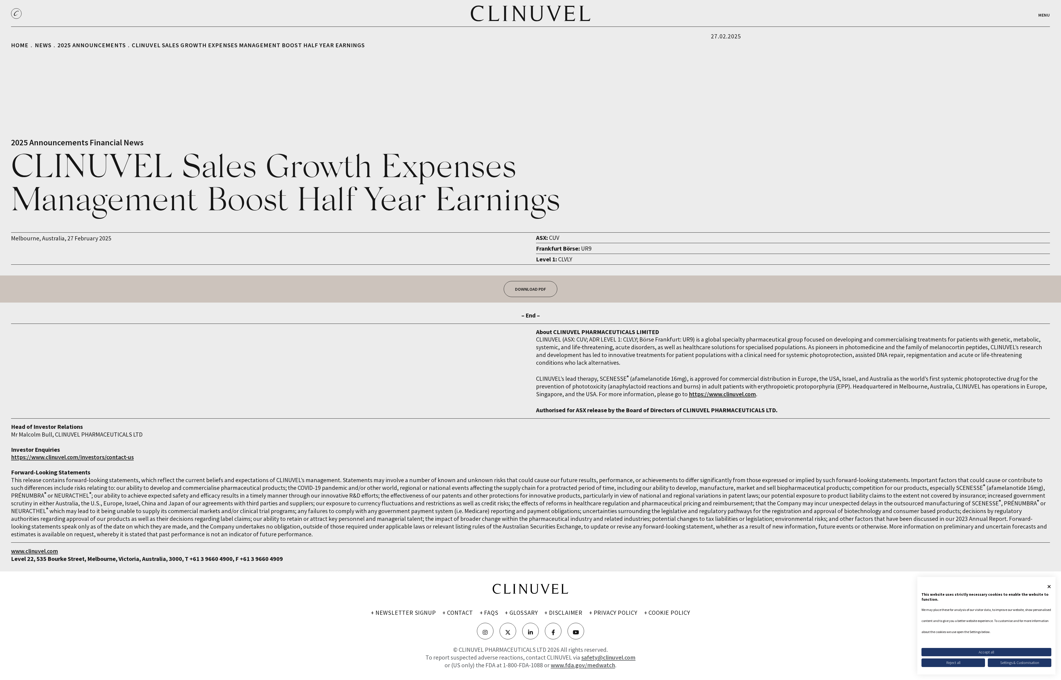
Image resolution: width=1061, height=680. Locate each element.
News (43, 45)
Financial (106, 142)
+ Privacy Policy (613, 612)
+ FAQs (489, 612)
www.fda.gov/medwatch (583, 665)
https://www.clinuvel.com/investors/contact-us (72, 457)
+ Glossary (521, 612)
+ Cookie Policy (667, 612)
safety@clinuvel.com (608, 657)
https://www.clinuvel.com (722, 394)
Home (19, 45)
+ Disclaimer (563, 612)
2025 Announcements (91, 45)
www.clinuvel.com (34, 551)
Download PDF (530, 289)
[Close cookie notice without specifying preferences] (1049, 586)
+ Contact (457, 612)
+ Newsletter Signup (403, 612)
